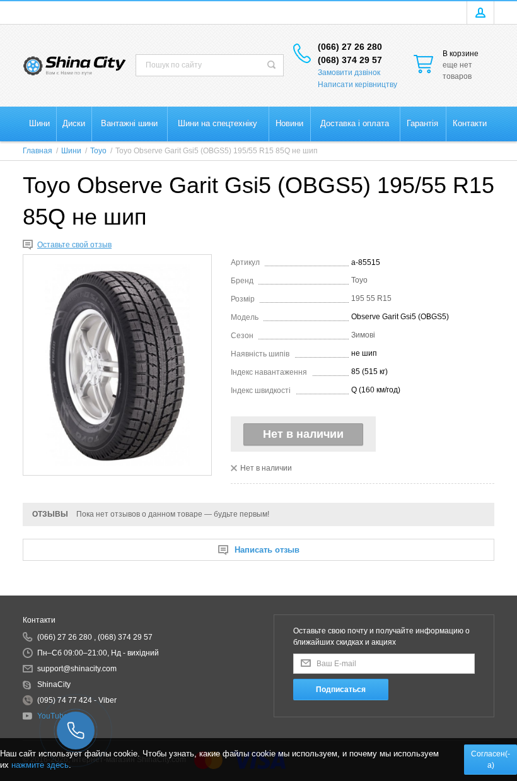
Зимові (363, 335)
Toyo (359, 280)
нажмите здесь (40, 765)
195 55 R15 (371, 298)
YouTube (52, 716)
